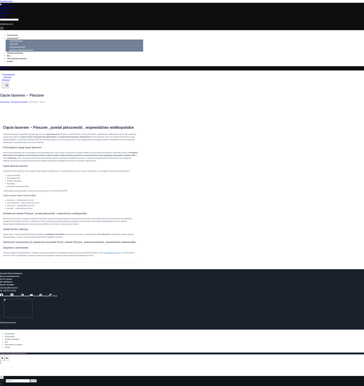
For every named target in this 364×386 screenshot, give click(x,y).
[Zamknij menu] (0, 362)
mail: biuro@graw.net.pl (9, 288)
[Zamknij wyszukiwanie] (2, 377)
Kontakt (10, 61)
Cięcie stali (13, 44)
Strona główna (12, 35)
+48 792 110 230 (6, 20)
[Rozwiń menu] (5, 85)
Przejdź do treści (6, 1)
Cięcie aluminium (16, 41)
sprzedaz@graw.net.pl (112, 253)
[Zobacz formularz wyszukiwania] (2, 28)
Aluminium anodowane (15, 53)
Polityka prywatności (8, 322)
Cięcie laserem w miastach (17, 58)
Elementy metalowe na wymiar (21, 50)
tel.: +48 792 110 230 (8, 290)
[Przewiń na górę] (2, 358)
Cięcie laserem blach (17, 47)
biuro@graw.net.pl (6, 24)
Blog (8, 56)
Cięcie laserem (10, 336)
